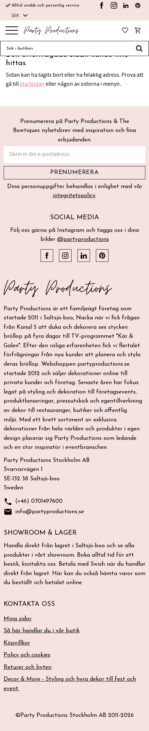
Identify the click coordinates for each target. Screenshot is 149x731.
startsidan (32, 84)
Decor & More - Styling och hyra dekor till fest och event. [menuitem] (70, 684)
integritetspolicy (74, 196)
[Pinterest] (137, 5)
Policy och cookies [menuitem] (27, 655)
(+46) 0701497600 (33, 501)
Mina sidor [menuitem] (17, 619)
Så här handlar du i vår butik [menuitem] (42, 631)
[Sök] (139, 48)
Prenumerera (74, 172)
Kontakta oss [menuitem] (29, 604)
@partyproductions (83, 239)
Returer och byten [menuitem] (27, 667)
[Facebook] (101, 5)
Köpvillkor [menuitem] (17, 643)
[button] (11, 31)
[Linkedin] (125, 5)
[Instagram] (113, 5)
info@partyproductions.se (44, 511)
